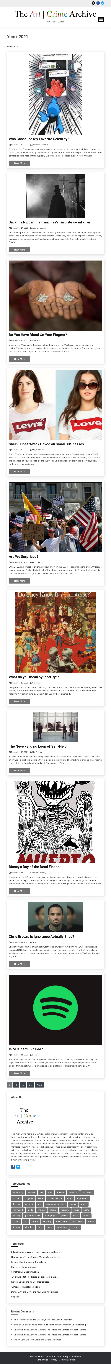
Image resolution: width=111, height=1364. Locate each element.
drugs (69, 1198)
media (30, 1210)
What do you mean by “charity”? (34, 677)
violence (75, 1227)
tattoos (16, 1227)
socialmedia (77, 1221)
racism (16, 1221)
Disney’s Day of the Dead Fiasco (34, 867)
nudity (86, 1210)
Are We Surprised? (23, 557)
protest (86, 1215)
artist (50, 1192)
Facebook (98, 3)
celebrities (73, 1192)
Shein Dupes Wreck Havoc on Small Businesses (46, 444)
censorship (87, 1192)
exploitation (82, 1198)
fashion (16, 1204)
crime (40, 1198)
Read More (19, 163)
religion (35, 1221)
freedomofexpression (55, 1204)
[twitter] (18, 1167)
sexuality (47, 1221)
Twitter (102, 3)
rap (25, 1221)
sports (91, 1221)
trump (49, 1227)
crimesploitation (55, 1198)
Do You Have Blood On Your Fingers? (38, 335)
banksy (60, 1192)
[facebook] (13, 1167)
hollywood (18, 1210)
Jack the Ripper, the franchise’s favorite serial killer (50, 222)
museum (65, 1210)
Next (39, 1084)
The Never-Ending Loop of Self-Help (38, 746)
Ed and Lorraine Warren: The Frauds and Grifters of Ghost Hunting (54, 1324)
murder (53, 1210)
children (16, 1198)
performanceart (32, 1215)
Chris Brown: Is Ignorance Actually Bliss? (41, 937)
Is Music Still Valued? (26, 1049)
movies (41, 1210)
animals (31, 1192)
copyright (29, 1198)
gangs (73, 1204)
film (39, 1204)
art (41, 1192)
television (29, 1227)
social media (62, 1221)
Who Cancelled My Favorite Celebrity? (39, 139)
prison (75, 1215)
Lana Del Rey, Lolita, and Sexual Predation (51, 1319)
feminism (29, 1204)
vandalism (62, 1227)
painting (16, 1215)
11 (30, 1084)
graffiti (83, 1204)
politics (64, 1215)
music (76, 1210)
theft (40, 1227)
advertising (18, 1192)
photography (51, 1215)
